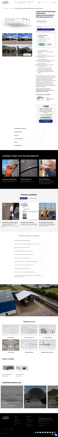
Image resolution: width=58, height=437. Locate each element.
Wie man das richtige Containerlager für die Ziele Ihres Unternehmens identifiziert (33, 403)
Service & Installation (30, 419)
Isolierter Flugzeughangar (7, 374)
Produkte (15, 1)
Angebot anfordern (41, 44)
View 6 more (28, 54)
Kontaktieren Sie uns (46, 117)
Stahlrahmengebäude (20, 374)
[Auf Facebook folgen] (2, 429)
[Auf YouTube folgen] (12, 429)
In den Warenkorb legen (46, 29)
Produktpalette (29, 421)
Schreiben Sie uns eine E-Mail (46, 121)
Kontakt (15, 424)
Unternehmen (30, 1)
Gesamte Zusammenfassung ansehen (43, 88)
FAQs (27, 422)
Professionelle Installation (33, 198)
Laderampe (7, 8)
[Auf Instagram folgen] (7, 429)
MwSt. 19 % (11, 8)
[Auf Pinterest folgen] (9, 429)
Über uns (28, 418)
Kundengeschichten (23, 1)
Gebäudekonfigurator (17, 422)
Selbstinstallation (24, 198)
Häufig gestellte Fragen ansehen (42, 91)
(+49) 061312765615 (41, 425)
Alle (2, 8)
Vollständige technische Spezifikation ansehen (45, 90)
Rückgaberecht (29, 424)
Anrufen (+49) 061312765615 (49, 44)
